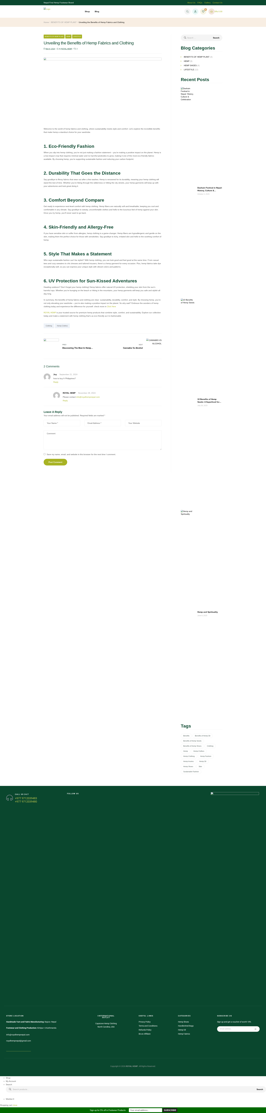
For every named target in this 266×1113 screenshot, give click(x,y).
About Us (191, 3)
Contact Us (217, 3)
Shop (87, 11)
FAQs (199, 3)
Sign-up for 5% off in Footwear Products (108, 1110)
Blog (97, 11)
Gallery (207, 3)
